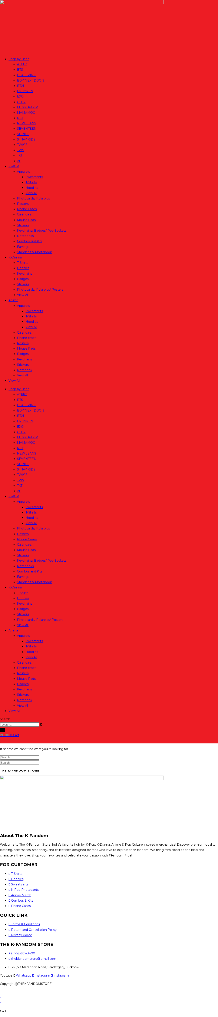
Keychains (24, 273)
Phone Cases (27, 209)
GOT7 (21, 102)
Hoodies (32, 188)
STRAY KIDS (26, 139)
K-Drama (15, 257)
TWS (20, 150)
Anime (13, 300)
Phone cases (26, 338)
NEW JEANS (26, 123)
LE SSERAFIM (27, 107)
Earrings (23, 247)
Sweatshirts (34, 177)
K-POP (14, 166)
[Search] (2, 730)
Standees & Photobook (34, 252)
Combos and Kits (29, 241)
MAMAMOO (26, 113)
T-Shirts (31, 182)
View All (31, 193)
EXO (20, 96)
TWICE (22, 145)
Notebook (24, 370)
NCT (20, 118)
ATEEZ (22, 64)
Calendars (24, 214)
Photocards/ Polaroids (33, 198)
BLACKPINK (26, 75)
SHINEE (23, 134)
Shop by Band (19, 59)
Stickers (23, 225)
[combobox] (19, 724)
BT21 (20, 86)
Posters (23, 204)
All (18, 161)
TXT (19, 155)
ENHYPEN (25, 91)
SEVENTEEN (26, 129)
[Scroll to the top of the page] (1, 992)
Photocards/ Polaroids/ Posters (40, 289)
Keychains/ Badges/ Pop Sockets (41, 230)
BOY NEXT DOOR (30, 80)
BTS (20, 70)
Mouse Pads (26, 220)
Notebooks (25, 236)
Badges (23, 279)
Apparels (23, 172)
